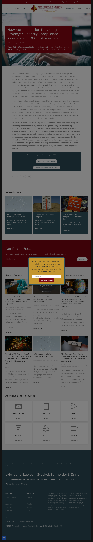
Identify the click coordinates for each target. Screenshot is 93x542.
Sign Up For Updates (47, 280)
